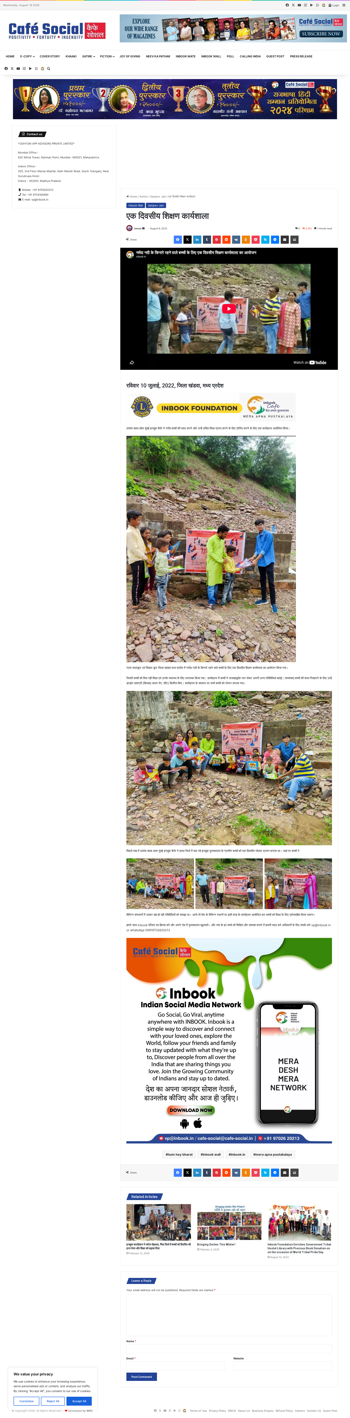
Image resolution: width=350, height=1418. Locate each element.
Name (131, 1341)
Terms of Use (198, 1410)
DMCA (232, 1410)
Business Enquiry (263, 1410)
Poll (230, 56)
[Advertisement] (229, 153)
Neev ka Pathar (158, 56)
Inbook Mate (186, 56)
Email (131, 1358)
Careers (300, 1410)
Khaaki (71, 56)
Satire (87, 56)
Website (238, 1358)
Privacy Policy (217, 1410)
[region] (52, 1389)
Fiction (106, 56)
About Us (244, 1410)
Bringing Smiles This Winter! (216, 1244)
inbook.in (238, 1154)
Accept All (79, 1401)
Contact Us (314, 1410)
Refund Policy (284, 1410)
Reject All (53, 1401)
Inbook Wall (211, 56)
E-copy (26, 56)
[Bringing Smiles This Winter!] (229, 1222)
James (138, 228)
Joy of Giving (130, 56)
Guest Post (275, 56)
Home (10, 56)
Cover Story (50, 56)
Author (143, 196)
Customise (26, 1401)
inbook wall (212, 1154)
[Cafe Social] (58, 30)
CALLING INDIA (250, 56)
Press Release (301, 56)
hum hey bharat (180, 1154)
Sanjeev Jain (158, 196)
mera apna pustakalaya (273, 1154)
